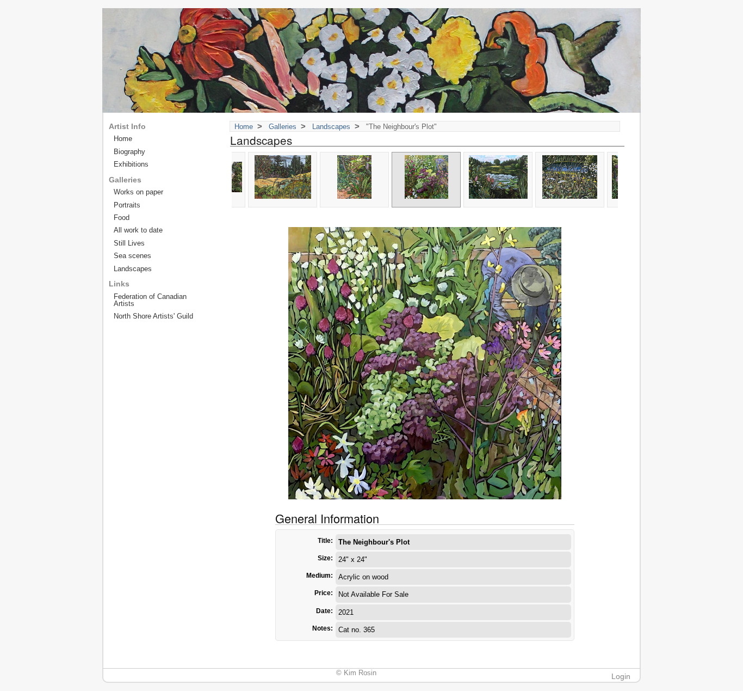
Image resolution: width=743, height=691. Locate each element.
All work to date (138, 230)
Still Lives (129, 243)
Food (121, 217)
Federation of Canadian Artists (150, 300)
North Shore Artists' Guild (153, 316)
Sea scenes (132, 256)
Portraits (127, 205)
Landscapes (331, 127)
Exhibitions (131, 164)
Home (243, 127)
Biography (129, 152)
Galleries (282, 127)
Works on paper (138, 192)
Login (620, 676)
